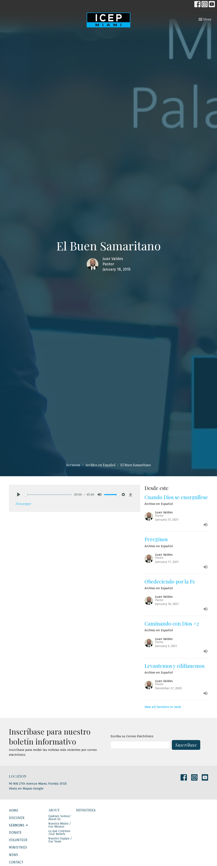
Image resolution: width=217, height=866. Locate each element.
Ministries (18, 847)
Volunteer (18, 840)
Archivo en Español (100, 465)
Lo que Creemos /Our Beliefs (59, 832)
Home (13, 810)
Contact (16, 862)
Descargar (23, 504)
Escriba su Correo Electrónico (132, 736)
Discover (16, 818)
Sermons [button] (16, 825)
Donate (15, 833)
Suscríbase (186, 745)
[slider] (48, 495)
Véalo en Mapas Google (26, 788)
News (13, 855)
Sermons (73, 465)
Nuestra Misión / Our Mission (59, 825)
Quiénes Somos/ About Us (59, 817)
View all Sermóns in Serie (163, 707)
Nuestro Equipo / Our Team (60, 840)
